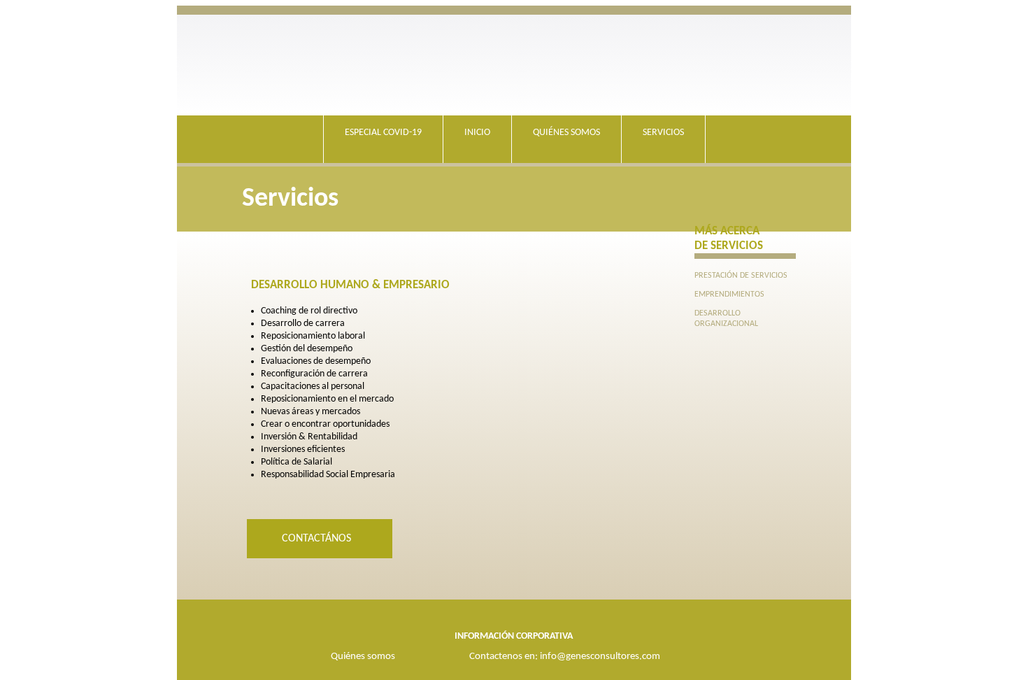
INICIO (477, 132)
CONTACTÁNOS (318, 538)
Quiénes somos (363, 656)
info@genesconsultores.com (600, 656)
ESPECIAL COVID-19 (383, 132)
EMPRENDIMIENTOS (729, 294)
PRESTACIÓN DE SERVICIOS (740, 275)
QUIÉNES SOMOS (566, 132)
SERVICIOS (663, 132)
